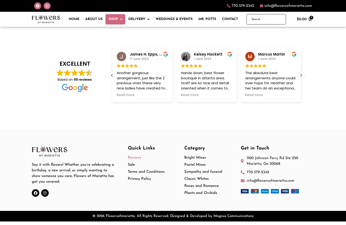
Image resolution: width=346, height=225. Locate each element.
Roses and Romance (201, 186)
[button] (301, 75)
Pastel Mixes (195, 165)
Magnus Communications (233, 216)
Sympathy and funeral (203, 172)
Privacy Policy (139, 179)
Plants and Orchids (200, 193)
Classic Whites (196, 179)
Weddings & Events (174, 19)
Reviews (134, 158)
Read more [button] (125, 95)
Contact (230, 19)
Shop (113, 19)
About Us (94, 19)
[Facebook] (37, 5)
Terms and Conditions (146, 172)
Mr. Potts (207, 19)
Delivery (136, 19)
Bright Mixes (195, 158)
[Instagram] (47, 5)
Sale (131, 165)
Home (74, 19)
